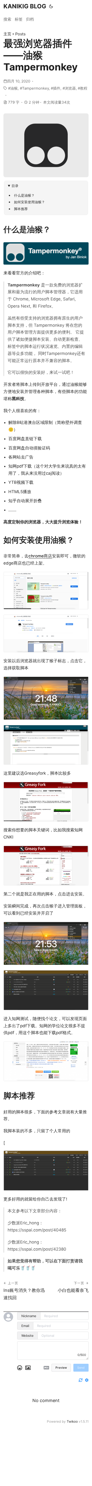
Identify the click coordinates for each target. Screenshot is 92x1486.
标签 (19, 19)
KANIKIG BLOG (24, 6)
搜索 (7, 19)
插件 (56, 88)
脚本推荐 (21, 209)
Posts (20, 33)
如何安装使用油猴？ (29, 202)
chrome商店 (40, 556)
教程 (83, 88)
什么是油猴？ (24, 195)
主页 (7, 33)
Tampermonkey (35, 88)
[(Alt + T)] (51, 6)
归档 (30, 19)
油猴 (14, 88)
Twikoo (72, 1421)
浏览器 (70, 88)
